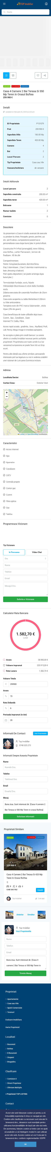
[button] (38, 75)
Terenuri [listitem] (10, 1012)
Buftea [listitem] (10, 1049)
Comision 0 (25, 86)
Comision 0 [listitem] (12, 1079)
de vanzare (15, 86)
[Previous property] (9, 915)
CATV (8, 475)
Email (5, 786)
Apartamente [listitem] (12, 999)
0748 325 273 (25, 745)
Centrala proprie (13, 482)
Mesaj (5, 798)
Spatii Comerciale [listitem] (14, 1008)
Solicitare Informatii (25, 816)
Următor (31, 914)
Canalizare (10, 469)
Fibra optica (11, 501)
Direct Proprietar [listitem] (14, 1083)
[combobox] (25, 558)
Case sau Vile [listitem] (13, 1003)
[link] (25, 852)
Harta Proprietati (12, 1027)
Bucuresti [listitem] (11, 1044)
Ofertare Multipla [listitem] (14, 1087)
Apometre (10, 462)
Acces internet (12, 449)
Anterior (19, 914)
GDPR (42, 1138)
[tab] (6, 75)
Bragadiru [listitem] (11, 1062)
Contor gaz (10, 488)
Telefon (9, 514)
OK (25, 1144)
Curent (9, 495)
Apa (7, 456)
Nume (5, 762)
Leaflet (21, 434)
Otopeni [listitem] (10, 1057)
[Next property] (42, 915)
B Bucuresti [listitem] (12, 1053)
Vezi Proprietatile (40, 733)
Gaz (7, 508)
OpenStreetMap (32, 434)
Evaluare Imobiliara (13, 1020)
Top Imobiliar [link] (16, 898)
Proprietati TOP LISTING (17, 1094)
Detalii (40, 890)
